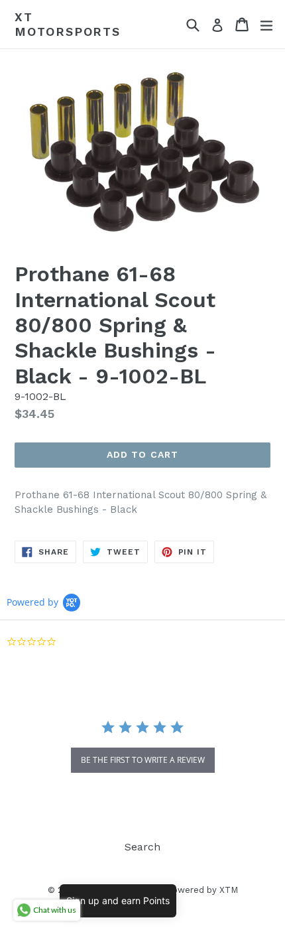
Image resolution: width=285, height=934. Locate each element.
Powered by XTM (202, 890)
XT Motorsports (68, 24)
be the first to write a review (143, 760)
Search (142, 846)
